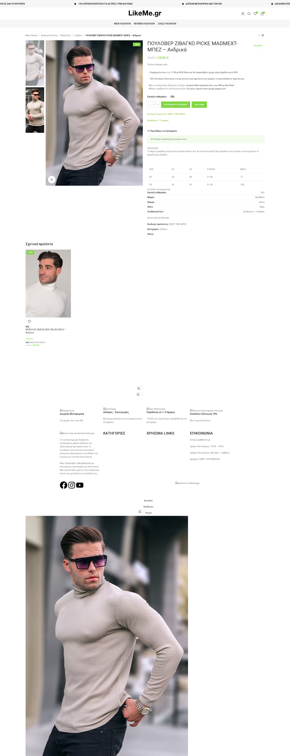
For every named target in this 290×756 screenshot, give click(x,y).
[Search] (249, 14)
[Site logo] (145, 13)
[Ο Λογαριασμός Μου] (243, 14)
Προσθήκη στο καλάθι (175, 104)
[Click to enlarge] (52, 179)
